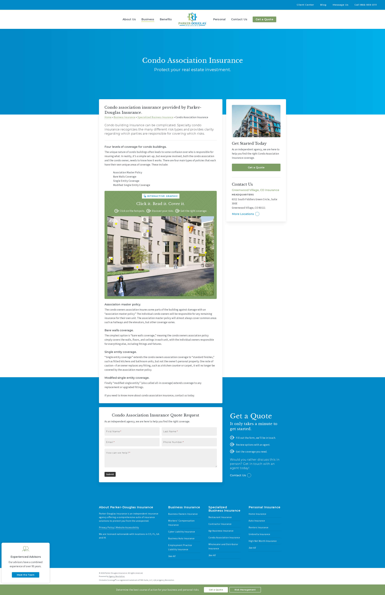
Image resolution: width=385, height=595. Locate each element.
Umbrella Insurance (259, 534)
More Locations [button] (243, 214)
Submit (110, 474)
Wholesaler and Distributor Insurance (223, 546)
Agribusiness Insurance (221, 530)
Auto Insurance (257, 520)
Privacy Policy (106, 527)
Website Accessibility (127, 527)
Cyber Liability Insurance (181, 531)
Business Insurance (124, 117)
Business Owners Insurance (183, 513)
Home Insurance (257, 513)
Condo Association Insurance (224, 537)
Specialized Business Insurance (155, 117)
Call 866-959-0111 (365, 4)
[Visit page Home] (192, 19)
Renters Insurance (258, 527)
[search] (379, 19)
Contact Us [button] (238, 475)
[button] (256, 167)
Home (108, 117)
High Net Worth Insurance (263, 541)
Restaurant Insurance (220, 517)
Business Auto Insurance (181, 538)
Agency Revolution (117, 576)
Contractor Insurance (220, 524)
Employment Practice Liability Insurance (180, 547)
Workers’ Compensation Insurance (181, 522)
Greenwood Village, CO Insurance (255, 190)
